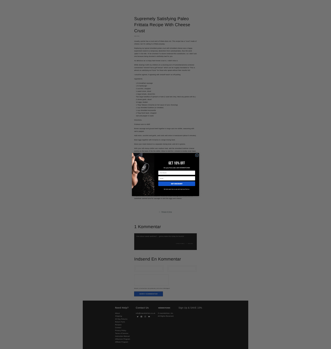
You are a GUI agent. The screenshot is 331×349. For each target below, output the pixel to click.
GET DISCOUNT (176, 183)
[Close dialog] (196, 155)
